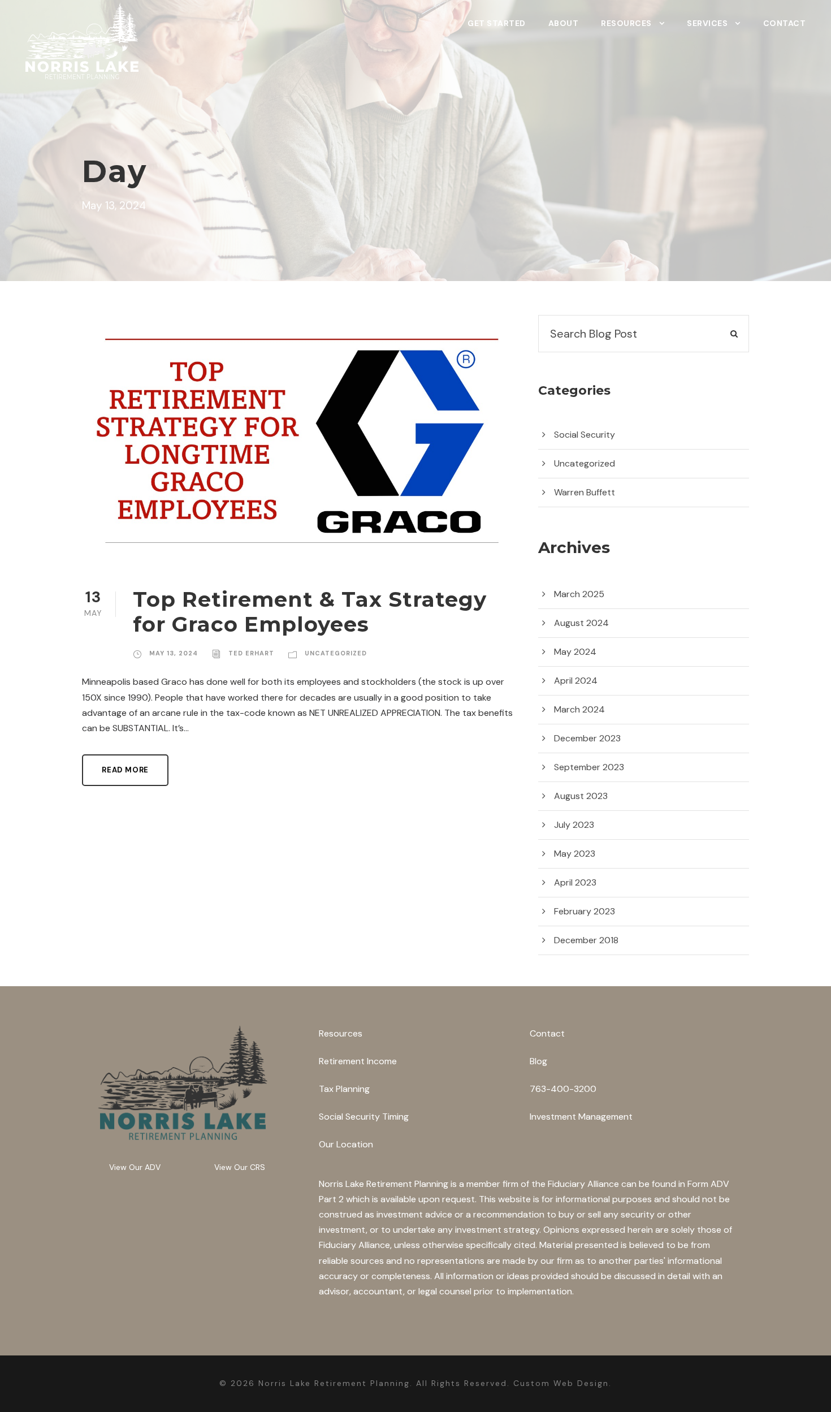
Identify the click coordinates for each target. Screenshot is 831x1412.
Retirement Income (358, 1061)
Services (707, 23)
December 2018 (586, 940)
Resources (626, 23)
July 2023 (574, 825)
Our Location (346, 1144)
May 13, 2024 (173, 653)
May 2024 (575, 652)
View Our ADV (135, 1167)
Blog (538, 1061)
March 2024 (579, 709)
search (715, 333)
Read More (125, 770)
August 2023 (581, 796)
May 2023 (574, 854)
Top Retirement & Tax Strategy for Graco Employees (310, 611)
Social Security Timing (364, 1116)
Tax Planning (344, 1089)
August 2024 (581, 623)
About (563, 23)
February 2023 (584, 911)
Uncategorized (336, 653)
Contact (784, 23)
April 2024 (576, 680)
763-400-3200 (563, 1089)
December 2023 (587, 738)
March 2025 (579, 594)
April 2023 (575, 882)
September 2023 (589, 767)
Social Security (584, 435)
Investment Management (581, 1116)
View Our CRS (239, 1167)
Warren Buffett (584, 492)
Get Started (497, 23)
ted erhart (251, 653)
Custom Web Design (561, 1383)
